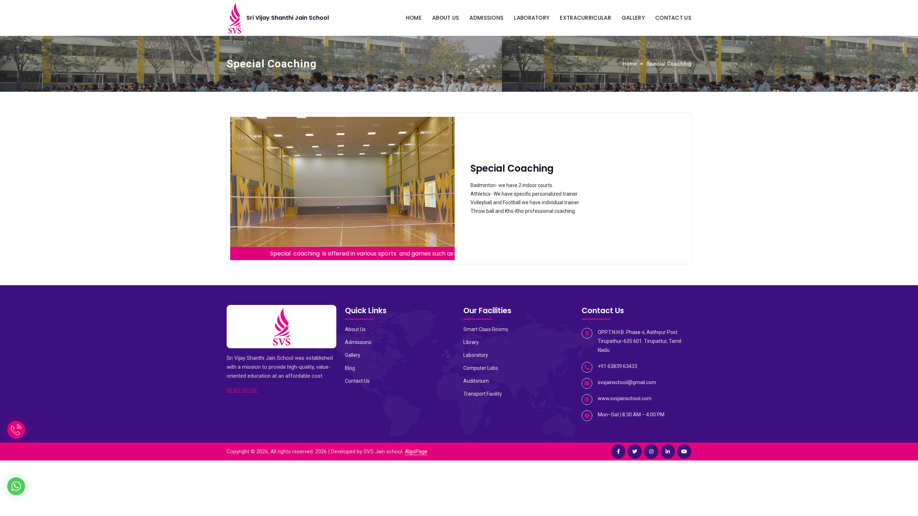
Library (471, 342)
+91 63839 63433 (617, 366)
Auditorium (476, 381)
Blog (350, 368)
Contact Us (673, 18)
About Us (445, 18)
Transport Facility (482, 394)
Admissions (486, 18)
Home (414, 18)
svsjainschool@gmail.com (627, 382)
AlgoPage (416, 451)
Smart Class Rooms (485, 329)
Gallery (633, 18)
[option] (342, 188)
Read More (242, 390)
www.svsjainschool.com (625, 398)
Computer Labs (480, 368)
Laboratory (531, 18)
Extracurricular (585, 18)
